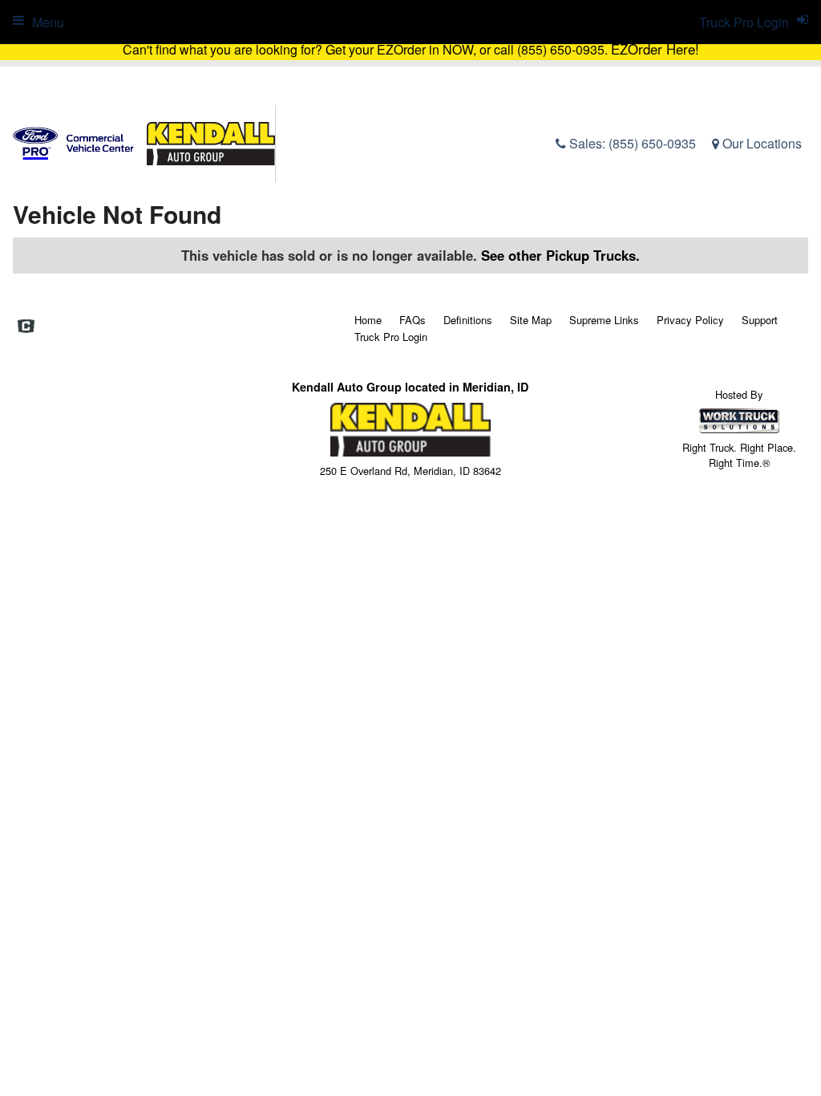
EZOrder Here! (655, 49)
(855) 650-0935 (652, 143)
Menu (48, 22)
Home (368, 319)
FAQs (412, 319)
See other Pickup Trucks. (560, 255)
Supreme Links (604, 319)
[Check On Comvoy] (26, 327)
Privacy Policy (690, 319)
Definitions (467, 319)
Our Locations (760, 143)
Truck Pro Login (390, 336)
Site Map (531, 319)
